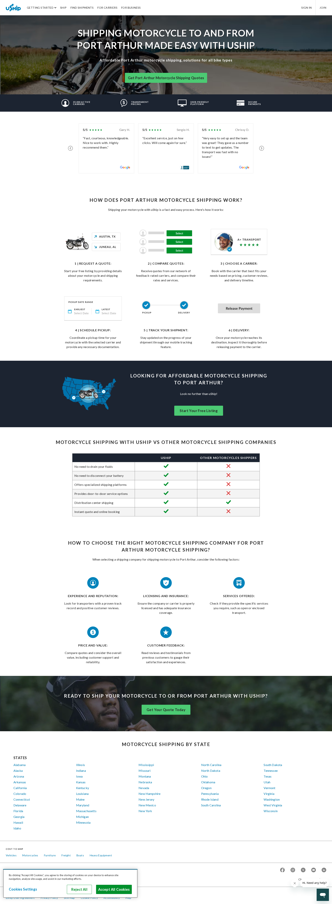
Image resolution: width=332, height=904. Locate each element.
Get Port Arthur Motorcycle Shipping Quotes (166, 78)
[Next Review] (261, 148)
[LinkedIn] (324, 870)
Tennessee (270, 770)
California (20, 788)
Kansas (81, 782)
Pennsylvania (210, 793)
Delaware (19, 805)
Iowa (79, 776)
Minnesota (83, 822)
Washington (272, 799)
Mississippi (146, 765)
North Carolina (211, 765)
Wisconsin (270, 811)
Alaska (18, 770)
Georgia (18, 816)
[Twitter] (303, 870)
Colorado (19, 793)
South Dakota (273, 765)
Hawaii (18, 822)
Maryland (82, 805)
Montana (145, 776)
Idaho (17, 828)
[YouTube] (313, 870)
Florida (18, 811)
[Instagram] (292, 870)
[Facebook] (282, 870)
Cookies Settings (23, 889)
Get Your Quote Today (166, 710)
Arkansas (19, 782)
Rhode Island (209, 799)
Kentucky (82, 788)
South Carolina (211, 805)
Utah (267, 782)
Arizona (18, 776)
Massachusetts (86, 811)
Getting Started (40, 7)
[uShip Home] (13, 7)
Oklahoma (208, 782)
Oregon (206, 788)
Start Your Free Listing (199, 411)
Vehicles (11, 855)
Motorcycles (30, 855)
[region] (70, 883)
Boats (80, 855)
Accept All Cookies (114, 889)
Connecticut (21, 799)
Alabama (19, 765)
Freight (66, 855)
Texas (267, 776)
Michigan (82, 816)
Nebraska (145, 782)
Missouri (144, 770)
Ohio (204, 776)
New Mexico (147, 805)
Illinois (80, 765)
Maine (80, 799)
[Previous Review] (70, 148)
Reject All (79, 889)
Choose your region (310, 879)
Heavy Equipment (101, 855)
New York (145, 811)
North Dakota (210, 770)
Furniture (50, 855)
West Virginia (273, 805)
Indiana (81, 770)
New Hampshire (149, 793)
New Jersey (146, 799)
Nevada (144, 788)
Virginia (269, 793)
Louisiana (82, 793)
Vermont (269, 788)
